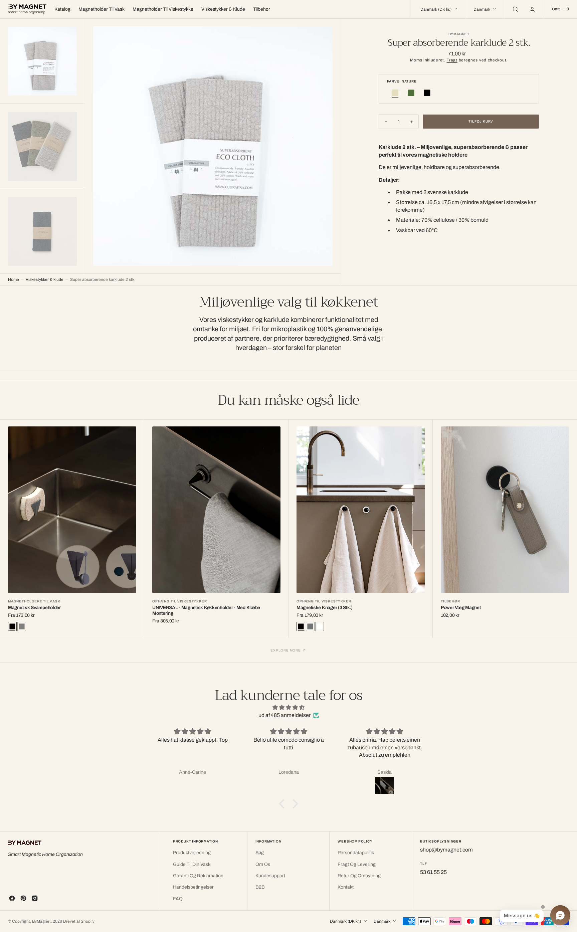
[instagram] (35, 898)
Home (13, 279)
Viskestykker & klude (44, 279)
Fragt (451, 60)
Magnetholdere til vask (34, 601)
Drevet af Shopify (78, 921)
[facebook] (12, 898)
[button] (533, 9)
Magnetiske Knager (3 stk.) (325, 607)
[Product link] (72, 509)
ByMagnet (41, 921)
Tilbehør (450, 601)
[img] (288, 707)
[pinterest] (23, 898)
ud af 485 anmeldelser (284, 715)
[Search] (515, 9)
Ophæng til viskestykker (179, 601)
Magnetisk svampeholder (34, 607)
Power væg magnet (461, 607)
